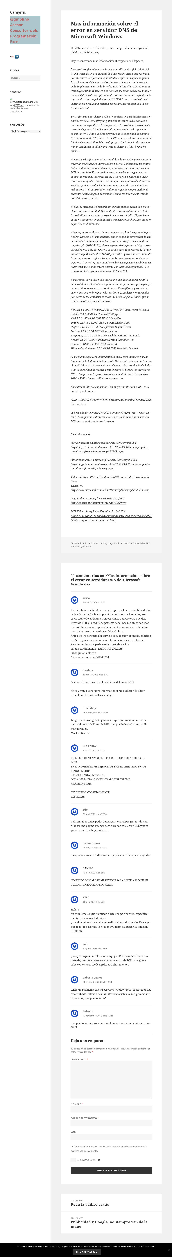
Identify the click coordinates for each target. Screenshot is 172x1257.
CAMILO (88, 868)
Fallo (142, 543)
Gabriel (94, 543)
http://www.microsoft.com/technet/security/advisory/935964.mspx (109, 490)
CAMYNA (19, 105)
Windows (87, 546)
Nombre (77, 1104)
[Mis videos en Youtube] (12, 56)
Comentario (79, 1059)
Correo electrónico (85, 1118)
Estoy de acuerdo (86, 1251)
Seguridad (113, 543)
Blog (105, 543)
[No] (168, 1250)
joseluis (88, 670)
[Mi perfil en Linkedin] (17, 56)
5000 (131, 543)
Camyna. (18, 12)
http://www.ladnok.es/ (93, 918)
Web (73, 1132)
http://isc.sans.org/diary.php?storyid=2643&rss (98, 503)
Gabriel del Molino (23, 101)
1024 (125, 543)
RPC (148, 543)
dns (137, 543)
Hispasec (137, 61)
